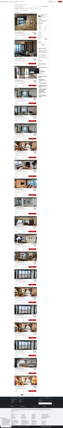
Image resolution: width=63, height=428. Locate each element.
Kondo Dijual (22, 415)
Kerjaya (12, 402)
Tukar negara (40, 399)
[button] (40, 22)
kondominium (41, 52)
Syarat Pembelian (28, 426)
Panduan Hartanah (13, 416)
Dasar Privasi (23, 426)
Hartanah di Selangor (34, 422)
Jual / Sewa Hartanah (44, 422)
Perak (40, 61)
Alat (42, 420)
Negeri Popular (33, 420)
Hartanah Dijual (23, 414)
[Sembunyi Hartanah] (34, 15)
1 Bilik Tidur (42, 68)
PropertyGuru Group (14, 399)
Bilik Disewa (33, 417)
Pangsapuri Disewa (34, 416)
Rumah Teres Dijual (23, 417)
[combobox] (27, 6)
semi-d (47, 52)
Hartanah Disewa (34, 414)
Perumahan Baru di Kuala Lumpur (46, 416)
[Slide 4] (25, 29)
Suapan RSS (43, 423)
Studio (39, 68)
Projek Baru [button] (15, 1)
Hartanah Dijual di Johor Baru (14, 423)
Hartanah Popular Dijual (14, 420)
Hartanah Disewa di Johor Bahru (25, 423)
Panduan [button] (20, 1)
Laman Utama (16, 4)
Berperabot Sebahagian (41, 73)
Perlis (39, 61)
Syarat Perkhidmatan (18, 426)
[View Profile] (18, 15)
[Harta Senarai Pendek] (35, 15)
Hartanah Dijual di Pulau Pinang (15, 422)
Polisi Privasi (8, 421)
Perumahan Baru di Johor (45, 415)
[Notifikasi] (57, 1)
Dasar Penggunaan (13, 426)
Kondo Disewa (33, 415)
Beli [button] (9, 1)
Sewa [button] (12, 1)
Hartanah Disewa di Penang (24, 422)
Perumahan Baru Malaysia (45, 414)
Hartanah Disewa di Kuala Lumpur (25, 421)
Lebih (23, 1)
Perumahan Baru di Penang (45, 417)
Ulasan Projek (12, 417)
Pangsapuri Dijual (23, 416)
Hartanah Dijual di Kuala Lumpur (15, 421)
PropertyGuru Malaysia (14, 414)
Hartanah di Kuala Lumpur (35, 421)
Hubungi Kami (20, 399)
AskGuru (12, 415)
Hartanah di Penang (34, 423)
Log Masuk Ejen (43, 421)
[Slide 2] (24, 29)
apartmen (44, 52)
